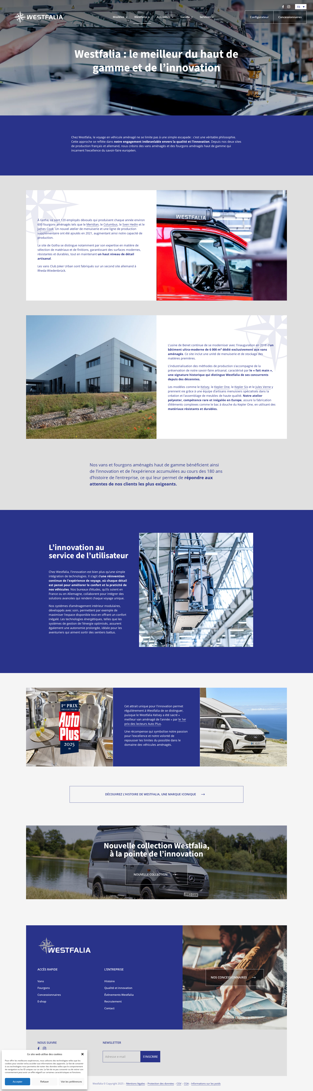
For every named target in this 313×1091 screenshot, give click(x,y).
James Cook (45, 229)
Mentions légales (135, 1083)
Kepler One (222, 387)
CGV (179, 1083)
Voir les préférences (71, 1081)
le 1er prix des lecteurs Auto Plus (155, 721)
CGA (186, 1083)
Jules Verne (263, 387)
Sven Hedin (130, 224)
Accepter (17, 1081)
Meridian (92, 224)
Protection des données (161, 1083)
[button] (82, 1054)
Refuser (44, 1081)
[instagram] (288, 6)
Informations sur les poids (206, 1083)
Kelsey (205, 387)
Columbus (111, 224)
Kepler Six (241, 387)
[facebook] (283, 6)
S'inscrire (150, 1057)
